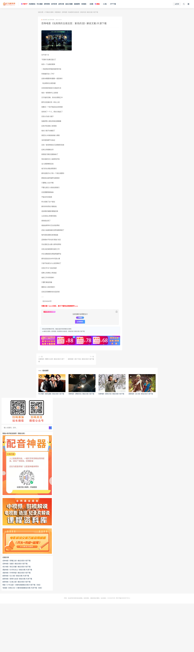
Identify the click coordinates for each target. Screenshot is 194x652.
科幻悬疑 (40, 4)
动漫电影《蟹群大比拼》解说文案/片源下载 (51, 360)
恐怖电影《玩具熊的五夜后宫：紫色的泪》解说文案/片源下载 (68, 331)
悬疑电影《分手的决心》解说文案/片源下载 (17, 570)
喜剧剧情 (77, 4)
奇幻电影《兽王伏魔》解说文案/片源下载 (17, 567)
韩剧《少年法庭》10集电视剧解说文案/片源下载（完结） (22, 585)
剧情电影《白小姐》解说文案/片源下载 (16, 576)
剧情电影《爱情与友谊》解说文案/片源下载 (17, 579)
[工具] (105, 4)
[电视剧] (83, 4)
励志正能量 (69, 4)
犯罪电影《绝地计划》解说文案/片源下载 (111, 394)
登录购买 (80, 321)
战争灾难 (61, 4)
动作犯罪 (54, 4)
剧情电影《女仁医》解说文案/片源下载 (141, 394)
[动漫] (91, 4)
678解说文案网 (48, 12)
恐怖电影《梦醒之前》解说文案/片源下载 (17, 560)
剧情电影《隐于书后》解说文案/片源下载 (81, 359)
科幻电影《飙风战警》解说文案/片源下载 (51, 394)
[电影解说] (32, 4)
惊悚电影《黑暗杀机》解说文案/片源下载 (81, 394)
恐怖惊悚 (47, 4)
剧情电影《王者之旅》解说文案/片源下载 (17, 582)
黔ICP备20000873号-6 (123, 598)
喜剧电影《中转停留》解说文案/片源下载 (17, 573)
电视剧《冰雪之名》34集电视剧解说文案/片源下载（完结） (23, 588)
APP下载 (113, 4)
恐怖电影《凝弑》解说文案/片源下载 (15, 563)
